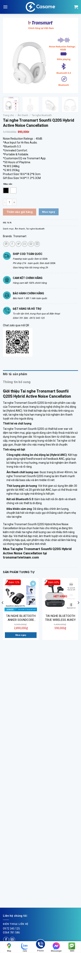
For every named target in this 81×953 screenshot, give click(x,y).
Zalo (25, 951)
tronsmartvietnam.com (21, 557)
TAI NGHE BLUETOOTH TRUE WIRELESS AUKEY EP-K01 (60, 618)
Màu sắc (7, 184)
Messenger (56, 951)
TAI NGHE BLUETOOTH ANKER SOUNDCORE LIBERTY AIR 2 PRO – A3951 (21, 618)
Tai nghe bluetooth (42, 115)
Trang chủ (8, 115)
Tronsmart (19, 236)
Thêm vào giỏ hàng (19, 212)
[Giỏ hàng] (76, 7)
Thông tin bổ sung (16, 382)
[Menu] (5, 7)
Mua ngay (48, 211)
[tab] (40, 374)
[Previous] (9, 55)
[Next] (71, 55)
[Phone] (40, 944)
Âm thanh (22, 115)
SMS (72, 951)
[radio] (6, 190)
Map (9, 951)
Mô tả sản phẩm (15, 374)
